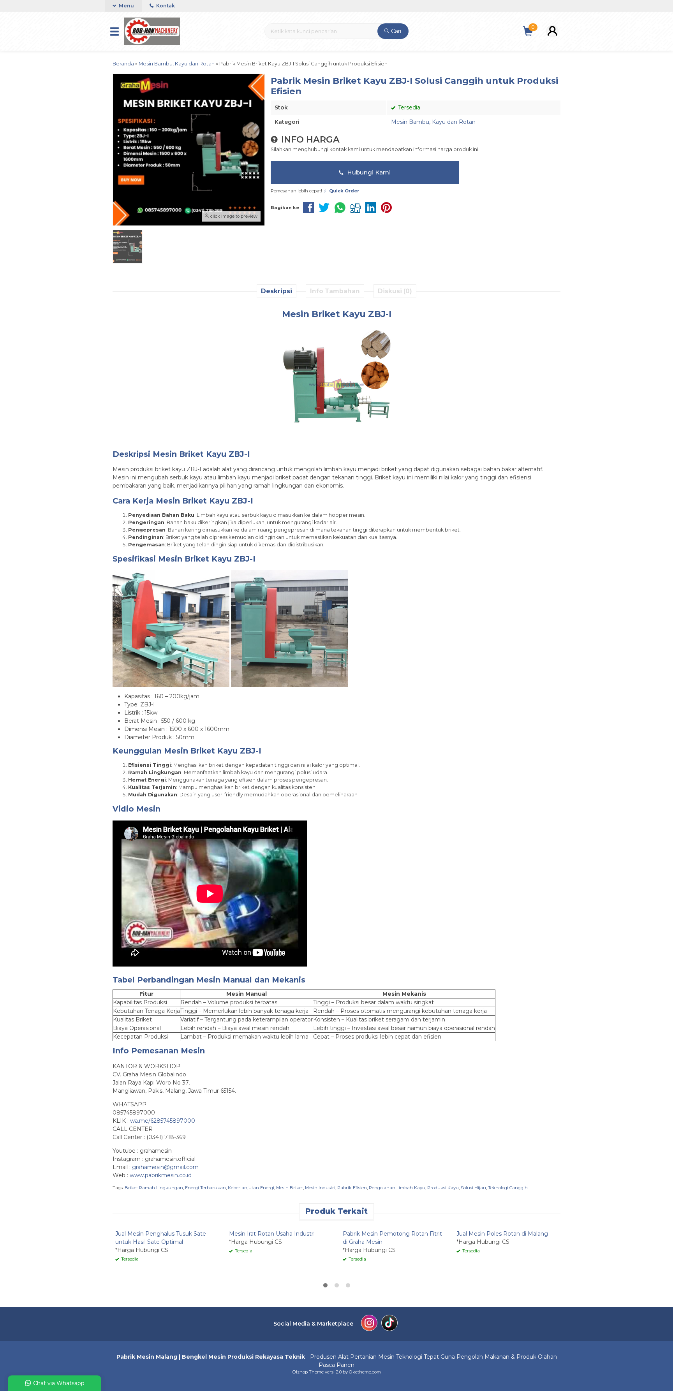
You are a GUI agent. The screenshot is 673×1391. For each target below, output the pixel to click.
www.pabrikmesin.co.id (161, 1175)
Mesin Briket (289, 1187)
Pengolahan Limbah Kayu (397, 1187)
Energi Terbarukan (205, 1187)
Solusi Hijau (473, 1187)
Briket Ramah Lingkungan (154, 1187)
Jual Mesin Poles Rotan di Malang (502, 1233)
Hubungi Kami (368, 172)
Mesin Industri (320, 1187)
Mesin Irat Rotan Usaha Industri (272, 1233)
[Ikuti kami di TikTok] (389, 1324)
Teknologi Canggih (508, 1187)
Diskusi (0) (395, 291)
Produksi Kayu (443, 1187)
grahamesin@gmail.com (165, 1167)
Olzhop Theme (308, 1372)
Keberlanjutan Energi (251, 1187)
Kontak (165, 6)
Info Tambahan (335, 291)
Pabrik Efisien (352, 1187)
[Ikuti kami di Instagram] (369, 1324)
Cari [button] (395, 31)
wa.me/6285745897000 (162, 1120)
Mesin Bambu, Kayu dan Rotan (433, 121)
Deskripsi (276, 291)
